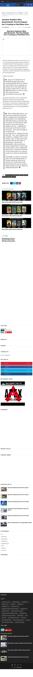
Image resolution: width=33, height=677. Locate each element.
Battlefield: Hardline (10, 12)
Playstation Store (5, 611)
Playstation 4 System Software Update (10, 608)
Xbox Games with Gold (18, 620)
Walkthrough (20, 615)
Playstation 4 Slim (15, 606)
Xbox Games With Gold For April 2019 (12, 229)
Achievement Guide (6, 602)
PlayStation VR (25, 602)
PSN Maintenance (16, 602)
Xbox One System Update (7, 622)
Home (3, 12)
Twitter (17, 370)
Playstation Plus (23, 608)
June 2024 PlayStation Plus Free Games (18, 501)
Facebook (17, 366)
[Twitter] (17, 665)
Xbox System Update (19, 622)
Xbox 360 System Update (13, 617)
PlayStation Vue (5, 604)
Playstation (4, 536)
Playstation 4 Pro (5, 606)
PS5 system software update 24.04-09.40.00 (20, 643)
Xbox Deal (23, 617)
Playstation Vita (5, 543)
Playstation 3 (10, 13)
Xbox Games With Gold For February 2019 (19, 650)
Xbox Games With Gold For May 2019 (12, 215)
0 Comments (27, 27)
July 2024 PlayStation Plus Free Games (18, 487)
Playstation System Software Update (9, 613)
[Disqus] (16, 263)
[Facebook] (28, 1)
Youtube (17, 363)
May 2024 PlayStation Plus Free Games (18, 494)
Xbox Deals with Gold (6, 620)
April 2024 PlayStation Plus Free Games (18, 515)
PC (2, 534)
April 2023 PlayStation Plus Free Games (18, 657)
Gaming (26, 12)
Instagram (17, 373)
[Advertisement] (16, 428)
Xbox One (4, 550)
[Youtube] (26, 1)
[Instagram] (20, 665)
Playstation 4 (5, 541)
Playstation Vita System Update (8, 615)
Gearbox (4, 13)
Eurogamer (27, 64)
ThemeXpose (19, 667)
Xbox (16, 13)
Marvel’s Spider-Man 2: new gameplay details (20, 522)
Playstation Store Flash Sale (17, 611)
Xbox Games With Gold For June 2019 (12, 202)
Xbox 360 (20, 13)
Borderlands (20, 12)
